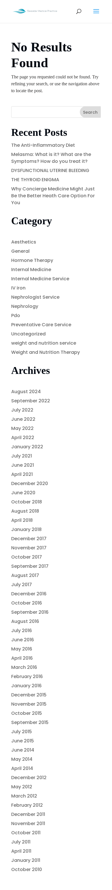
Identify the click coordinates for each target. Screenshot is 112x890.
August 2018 (25, 511)
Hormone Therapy (32, 260)
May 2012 (21, 786)
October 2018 (26, 502)
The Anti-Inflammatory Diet (43, 145)
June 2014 (22, 750)
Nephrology (24, 306)
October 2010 (26, 869)
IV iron (18, 288)
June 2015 (22, 741)
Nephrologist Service (35, 297)
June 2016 (22, 639)
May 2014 (21, 759)
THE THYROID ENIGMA (35, 179)
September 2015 (30, 722)
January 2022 (27, 446)
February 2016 (27, 676)
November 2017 (29, 548)
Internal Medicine (31, 269)
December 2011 (28, 814)
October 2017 (26, 557)
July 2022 (22, 410)
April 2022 (22, 437)
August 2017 (25, 575)
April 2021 (22, 474)
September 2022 (30, 400)
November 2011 (28, 823)
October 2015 (26, 713)
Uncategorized (28, 334)
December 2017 (29, 538)
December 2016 (29, 593)
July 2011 (20, 842)
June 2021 (22, 465)
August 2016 (25, 621)
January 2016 (26, 685)
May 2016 (21, 649)
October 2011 (25, 832)
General (20, 251)
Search (90, 112)
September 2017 (30, 566)
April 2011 (21, 851)
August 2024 (26, 391)
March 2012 (24, 796)
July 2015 (21, 731)
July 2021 (21, 456)
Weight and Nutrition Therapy (45, 352)
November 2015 (29, 704)
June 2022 (23, 419)
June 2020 (23, 492)
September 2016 (30, 612)
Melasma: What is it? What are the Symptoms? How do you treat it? (51, 158)
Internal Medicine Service (40, 278)
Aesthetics (23, 242)
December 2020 (29, 483)
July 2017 (21, 584)
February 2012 (27, 805)
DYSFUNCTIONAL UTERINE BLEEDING (50, 170)
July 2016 (21, 630)
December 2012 (29, 777)
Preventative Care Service (41, 324)
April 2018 (22, 520)
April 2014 (22, 768)
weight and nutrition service (43, 343)
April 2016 (22, 658)
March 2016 (24, 667)
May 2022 (22, 428)
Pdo (15, 315)
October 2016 (26, 603)
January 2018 (26, 529)
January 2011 (25, 860)
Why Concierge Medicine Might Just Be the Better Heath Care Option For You (53, 196)
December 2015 (29, 695)
